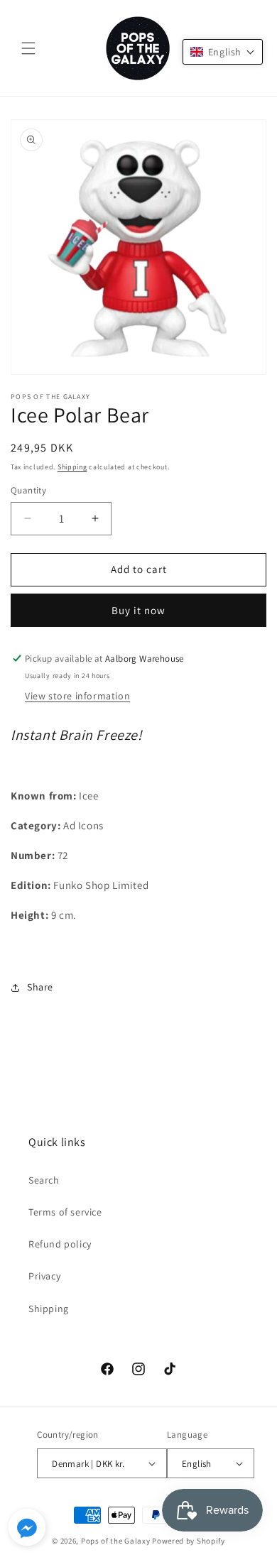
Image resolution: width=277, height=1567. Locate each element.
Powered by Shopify (188, 1541)
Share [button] (40, 987)
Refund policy (60, 1244)
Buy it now (138, 610)
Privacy (44, 1276)
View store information (77, 695)
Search (44, 1180)
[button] (28, 48)
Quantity (28, 490)
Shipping (72, 466)
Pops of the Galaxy (116, 1541)
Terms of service (65, 1212)
